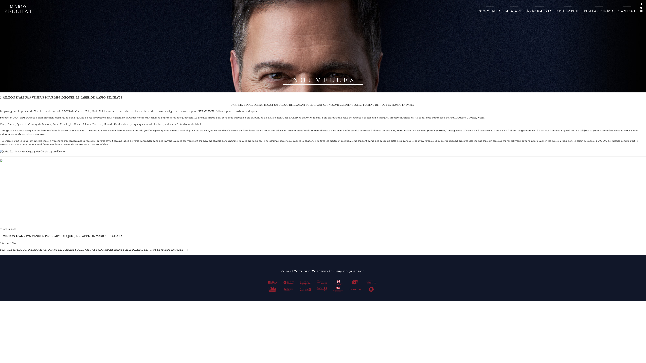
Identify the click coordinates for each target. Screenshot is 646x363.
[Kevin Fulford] (371, 289)
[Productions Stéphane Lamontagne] (371, 282)
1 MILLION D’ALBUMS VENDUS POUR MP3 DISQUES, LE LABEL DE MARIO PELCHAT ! (61, 236)
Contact (627, 11)
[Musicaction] (305, 282)
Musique (514, 11)
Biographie (568, 11)
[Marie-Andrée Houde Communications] (338, 289)
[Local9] (354, 282)
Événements (539, 11)
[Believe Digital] (288, 289)
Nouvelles (490, 11)
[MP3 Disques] (272, 282)
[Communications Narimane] (338, 282)
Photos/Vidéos (599, 11)
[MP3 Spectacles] (272, 289)
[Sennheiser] (354, 289)
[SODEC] (321, 282)
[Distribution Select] (288, 282)
